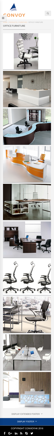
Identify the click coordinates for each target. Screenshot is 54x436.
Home (5, 22)
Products (13, 22)
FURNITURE (23, 22)
